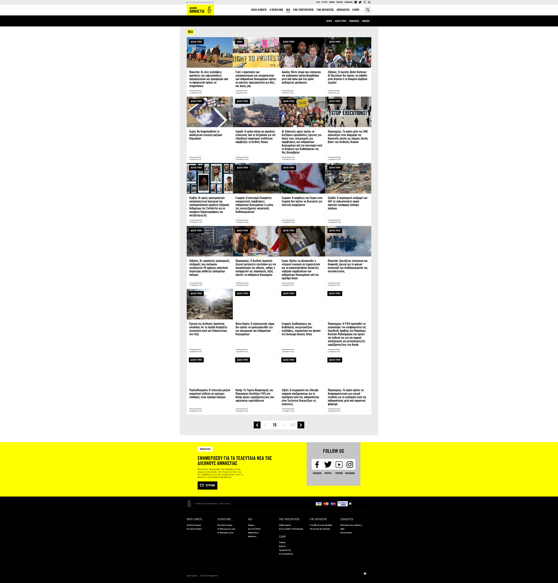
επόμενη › (300, 425)
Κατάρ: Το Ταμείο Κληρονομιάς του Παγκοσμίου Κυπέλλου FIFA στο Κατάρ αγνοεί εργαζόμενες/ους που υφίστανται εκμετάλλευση (256, 385)
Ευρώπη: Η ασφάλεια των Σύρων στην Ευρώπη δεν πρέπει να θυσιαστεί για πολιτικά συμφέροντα (302, 194)
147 (293, 425)
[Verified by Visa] (343, 505)
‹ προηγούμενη (257, 425)
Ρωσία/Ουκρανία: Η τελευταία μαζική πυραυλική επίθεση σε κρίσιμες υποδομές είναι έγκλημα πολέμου (210, 385)
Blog (318, 2)
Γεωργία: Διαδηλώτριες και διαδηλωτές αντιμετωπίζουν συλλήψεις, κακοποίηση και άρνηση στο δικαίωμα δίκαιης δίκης (302, 322)
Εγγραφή (210, 485)
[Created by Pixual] (367, 574)
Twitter (360, 2)
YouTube (364, 2)
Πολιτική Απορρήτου (209, 575)
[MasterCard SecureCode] (360, 502)
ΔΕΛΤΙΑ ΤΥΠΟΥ (196, 41)
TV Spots (324, 2)
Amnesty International (200, 10)
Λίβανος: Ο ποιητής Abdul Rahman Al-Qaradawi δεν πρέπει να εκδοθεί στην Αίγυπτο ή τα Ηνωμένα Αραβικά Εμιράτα (348, 66)
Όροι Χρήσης (192, 575)
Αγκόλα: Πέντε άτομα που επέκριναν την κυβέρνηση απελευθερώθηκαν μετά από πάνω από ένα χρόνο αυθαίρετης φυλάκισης (302, 66)
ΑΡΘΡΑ (239, 41)
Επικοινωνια (348, 2)
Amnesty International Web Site (201, 2)
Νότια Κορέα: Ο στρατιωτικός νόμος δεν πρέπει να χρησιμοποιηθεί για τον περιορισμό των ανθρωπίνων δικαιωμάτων (256, 322)
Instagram (369, 2)
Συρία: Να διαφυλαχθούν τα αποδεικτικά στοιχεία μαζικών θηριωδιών (210, 130)
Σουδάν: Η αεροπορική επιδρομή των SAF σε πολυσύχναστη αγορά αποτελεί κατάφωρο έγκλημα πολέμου (348, 194)
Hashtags (340, 2)
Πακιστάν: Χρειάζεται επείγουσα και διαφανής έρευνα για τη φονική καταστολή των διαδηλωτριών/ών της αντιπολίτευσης (348, 257)
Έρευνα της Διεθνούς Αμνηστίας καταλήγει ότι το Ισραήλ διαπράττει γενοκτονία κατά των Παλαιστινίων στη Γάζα (210, 322)
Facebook (355, 2)
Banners (332, 2)
